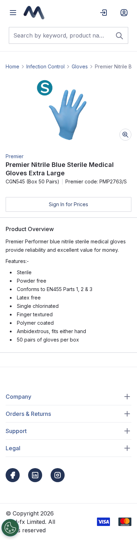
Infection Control (45, 66)
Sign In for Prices (68, 204)
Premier (15, 156)
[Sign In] (103, 13)
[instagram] (58, 475)
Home (12, 66)
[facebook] (13, 475)
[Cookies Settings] (10, 527)
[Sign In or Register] (124, 13)
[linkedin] (35, 475)
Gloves (80, 66)
